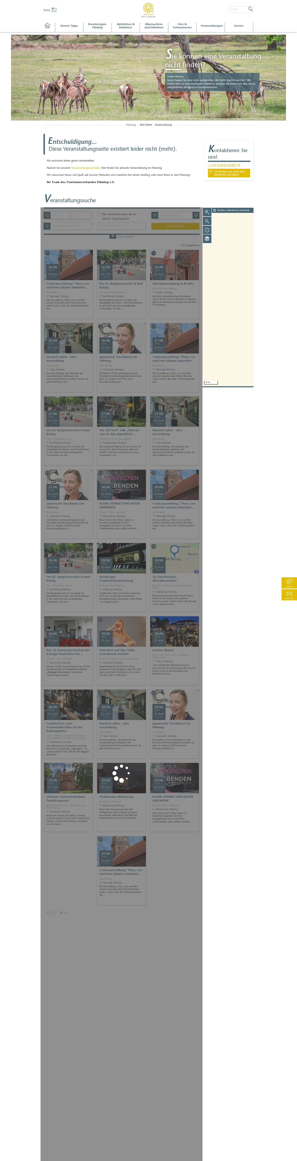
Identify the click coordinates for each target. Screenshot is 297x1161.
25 (61, 913)
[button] (289, 594)
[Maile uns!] (229, 173)
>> (66, 913)
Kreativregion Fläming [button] (97, 26)
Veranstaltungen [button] (212, 26)
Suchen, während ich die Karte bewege (233, 212)
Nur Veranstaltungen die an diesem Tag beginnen (119, 216)
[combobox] (175, 215)
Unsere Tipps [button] (69, 26)
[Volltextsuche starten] (250, 9)
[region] (228, 296)
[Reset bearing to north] (207, 230)
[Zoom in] (207, 212)
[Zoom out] (207, 221)
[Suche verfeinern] (112, 236)
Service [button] (239, 26)
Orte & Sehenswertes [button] (182, 26)
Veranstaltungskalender (85, 168)
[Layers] (207, 239)
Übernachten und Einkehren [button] (154, 26)
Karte (47, 10)
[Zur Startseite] (49, 27)
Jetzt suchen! (175, 226)
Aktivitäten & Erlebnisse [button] (126, 26)
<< (47, 913)
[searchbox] (176, 215)
